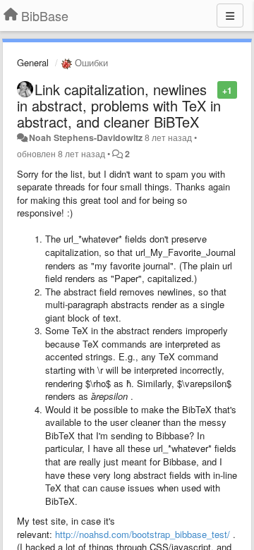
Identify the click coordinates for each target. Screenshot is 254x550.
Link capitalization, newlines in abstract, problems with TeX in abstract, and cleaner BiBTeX (119, 105)
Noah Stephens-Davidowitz (86, 137)
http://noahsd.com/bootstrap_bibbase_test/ (142, 534)
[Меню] (230, 16)
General (33, 62)
